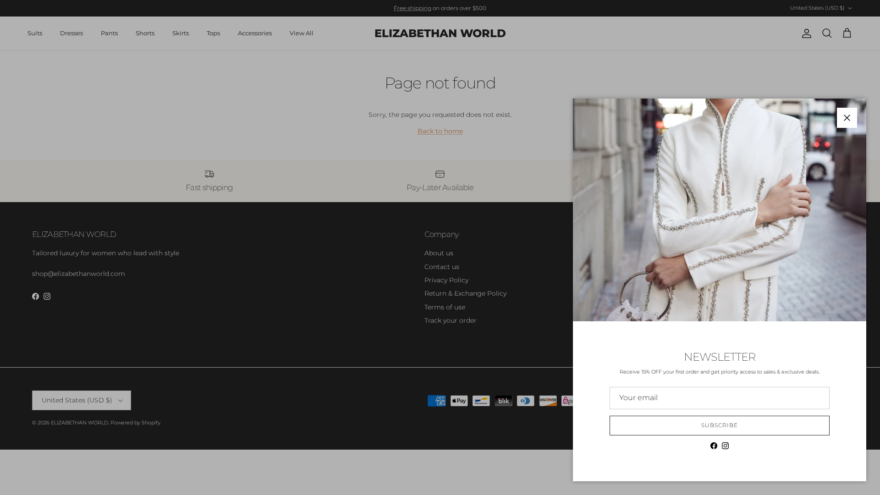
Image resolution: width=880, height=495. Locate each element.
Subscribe (719, 425)
